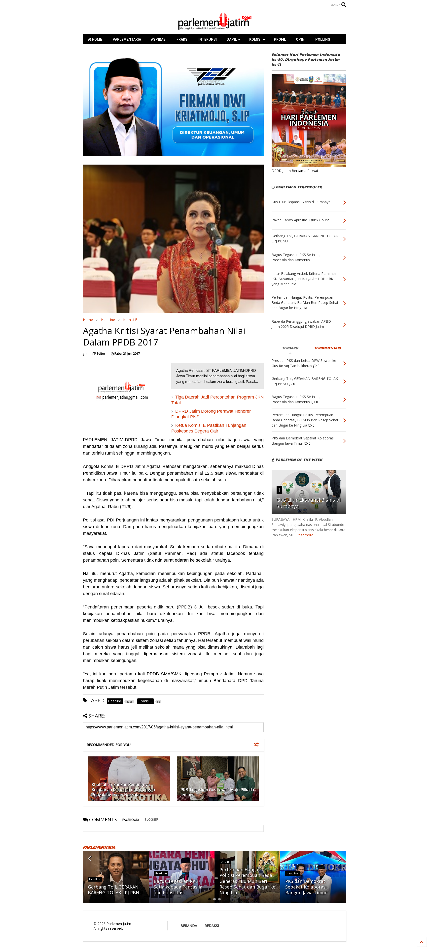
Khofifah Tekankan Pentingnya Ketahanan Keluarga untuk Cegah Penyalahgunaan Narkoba (123, 790)
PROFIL (280, 39)
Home (88, 319)
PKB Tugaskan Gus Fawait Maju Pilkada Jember (217, 792)
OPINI (300, 39)
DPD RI (225, 861)
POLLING (322, 39)
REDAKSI (212, 925)
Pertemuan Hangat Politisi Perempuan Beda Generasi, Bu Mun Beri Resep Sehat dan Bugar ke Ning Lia (247, 881)
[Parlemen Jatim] (214, 28)
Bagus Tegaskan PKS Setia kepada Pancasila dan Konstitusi (178, 887)
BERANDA (188, 925)
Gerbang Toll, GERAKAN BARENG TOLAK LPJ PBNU (115, 889)
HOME (96, 39)
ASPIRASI (159, 39)
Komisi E (130, 319)
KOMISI (255, 39)
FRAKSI (182, 39)
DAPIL (232, 39)
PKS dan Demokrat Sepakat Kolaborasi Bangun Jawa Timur (306, 887)
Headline (108, 319)
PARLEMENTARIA (126, 39)
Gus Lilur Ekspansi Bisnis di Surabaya (309, 503)
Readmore (304, 535)
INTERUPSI (207, 39)
